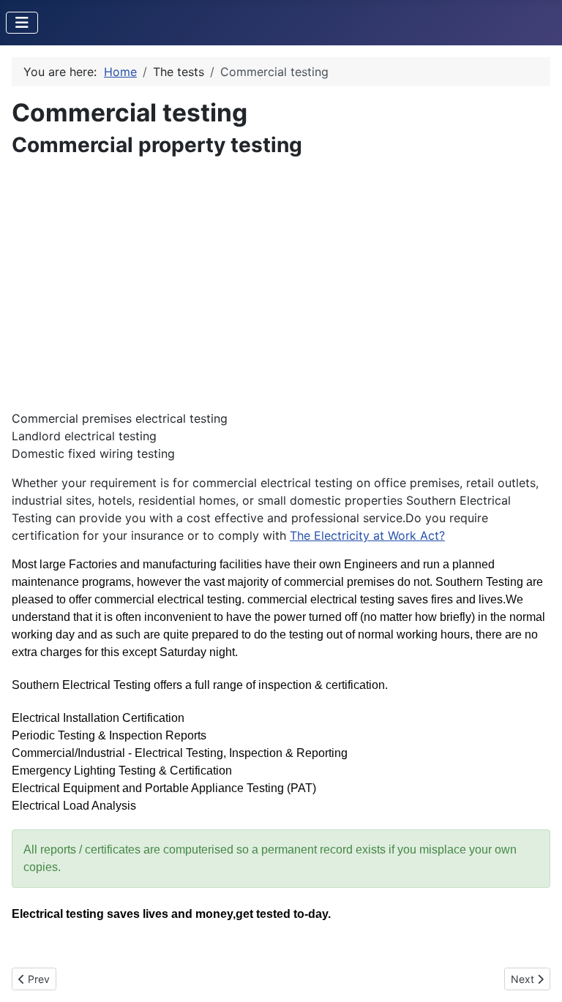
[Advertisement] (281, 295)
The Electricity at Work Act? (367, 535)
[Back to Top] (536, 975)
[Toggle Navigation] (22, 23)
